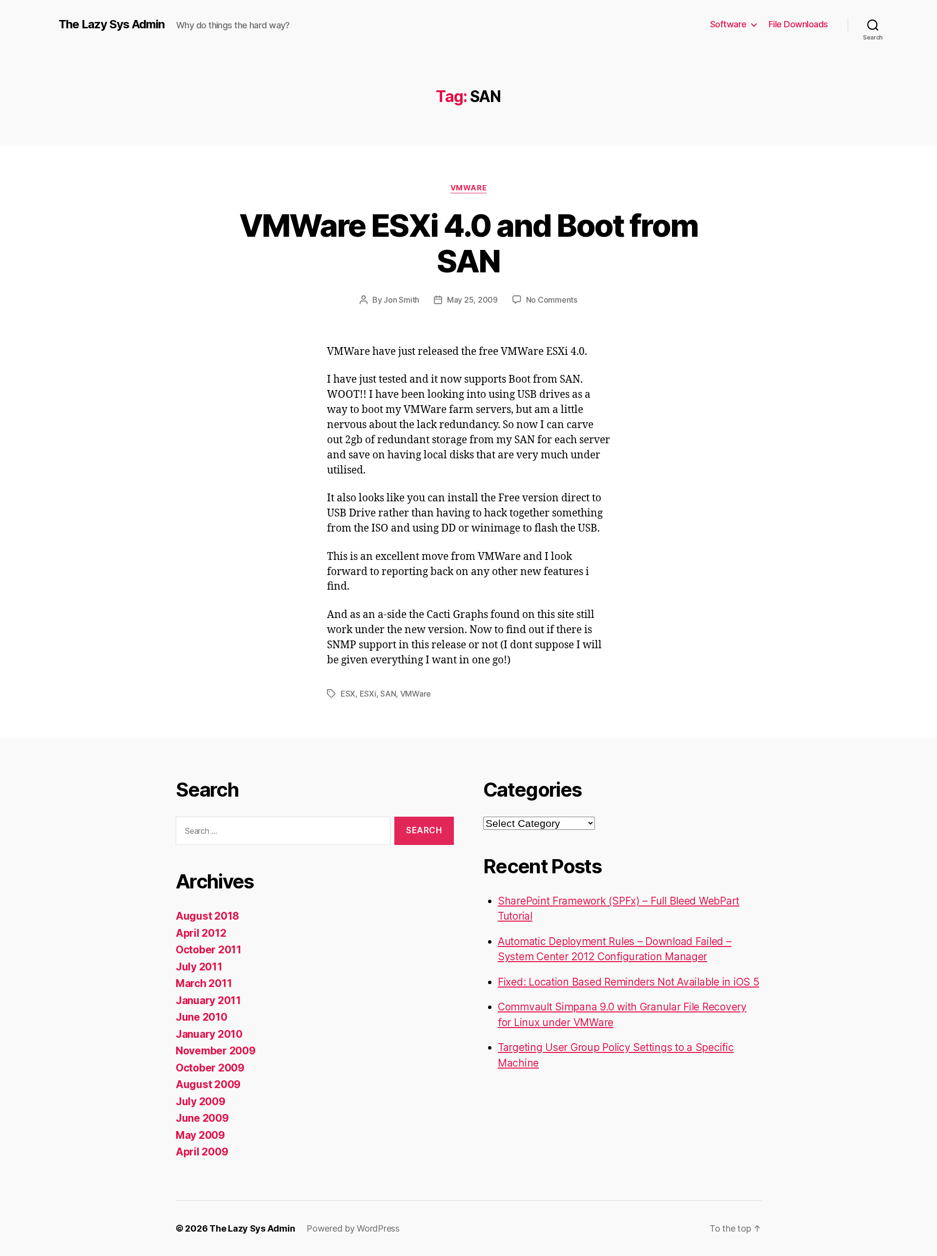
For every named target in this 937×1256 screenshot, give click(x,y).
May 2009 (200, 1135)
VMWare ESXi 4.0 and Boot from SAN (468, 243)
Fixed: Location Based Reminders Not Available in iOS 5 (628, 982)
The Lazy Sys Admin (111, 24)
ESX (348, 694)
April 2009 (202, 1152)
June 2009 (202, 1118)
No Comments (551, 300)
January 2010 (209, 1034)
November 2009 (216, 1051)
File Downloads (798, 24)
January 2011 (208, 1000)
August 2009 (208, 1084)
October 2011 (209, 950)
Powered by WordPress (353, 1228)
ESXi (368, 694)
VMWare (468, 188)
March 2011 (204, 983)
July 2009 (200, 1101)
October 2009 (210, 1068)
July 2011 (199, 967)
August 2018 (207, 916)
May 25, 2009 (472, 300)
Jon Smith (401, 300)
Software (728, 24)
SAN (388, 694)
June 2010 (201, 1017)
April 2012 (201, 933)
